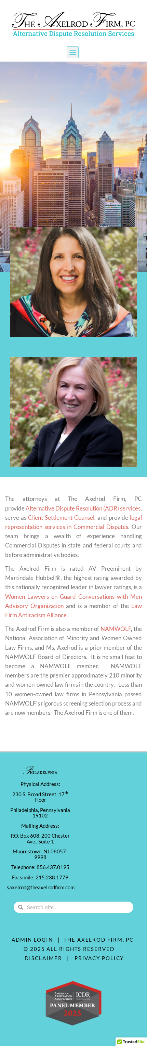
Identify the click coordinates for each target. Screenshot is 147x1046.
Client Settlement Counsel (61, 517)
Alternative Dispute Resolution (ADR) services (83, 508)
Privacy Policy (99, 958)
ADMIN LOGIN (32, 940)
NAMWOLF (116, 628)
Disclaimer (45, 958)
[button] (73, 52)
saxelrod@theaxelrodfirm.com (41, 887)
